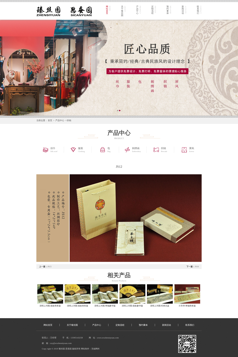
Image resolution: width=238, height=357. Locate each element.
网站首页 (48, 325)
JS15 (49, 266)
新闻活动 (166, 325)
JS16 (197, 266)
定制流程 (120, 325)
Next (233, 67)
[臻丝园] (119, 67)
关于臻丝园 (72, 325)
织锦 (69, 120)
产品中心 (59, 120)
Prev (5, 67)
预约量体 (143, 325)
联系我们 (189, 325)
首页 (50, 120)
